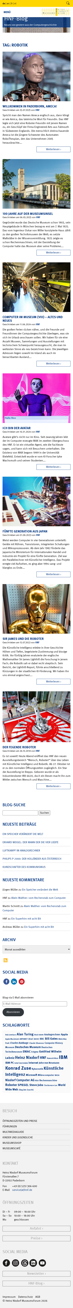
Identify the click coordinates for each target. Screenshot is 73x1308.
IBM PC (9, 1063)
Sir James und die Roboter (23, 639)
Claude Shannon (36, 1043)
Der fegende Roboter (19, 747)
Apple (64, 1034)
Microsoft (31, 1075)
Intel (16, 1063)
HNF (37, 110)
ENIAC (27, 1051)
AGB (37, 1297)
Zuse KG (30, 1090)
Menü (7, 12)
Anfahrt (35, 1228)
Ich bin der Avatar (17, 428)
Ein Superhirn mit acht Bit (26, 918)
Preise (35, 1238)
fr (12, 3)
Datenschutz (25, 1297)
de (4, 3)
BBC (42, 1038)
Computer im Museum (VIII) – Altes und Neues (33, 319)
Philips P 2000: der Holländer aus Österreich (32, 859)
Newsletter (35, 1273)
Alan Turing (25, 1034)
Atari (30, 1038)
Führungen (10, 1126)
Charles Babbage (19, 1043)
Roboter (11, 1085)
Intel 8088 (23, 1063)
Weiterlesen (53, 149)
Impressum (9, 1297)
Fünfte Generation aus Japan (25, 531)
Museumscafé (11, 1148)
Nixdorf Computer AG (19, 1080)
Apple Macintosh (12, 1039)
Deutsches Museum (28, 1047)
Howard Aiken (52, 1058)
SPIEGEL (23, 1085)
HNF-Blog (35, 1283)
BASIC (36, 1039)
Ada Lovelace (10, 1034)
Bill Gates (51, 1039)
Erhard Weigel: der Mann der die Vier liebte (30, 842)
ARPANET (24, 1039)
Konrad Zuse (18, 1068)
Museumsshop (12, 1143)
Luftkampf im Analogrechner (21, 850)
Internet (33, 1063)
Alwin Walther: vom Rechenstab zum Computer (38, 898)
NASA (57, 1075)
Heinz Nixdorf (27, 1057)
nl (15, 3)
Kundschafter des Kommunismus (24, 867)
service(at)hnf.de (22, 1190)
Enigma (34, 1051)
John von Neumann (49, 1063)
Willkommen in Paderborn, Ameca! (30, 106)
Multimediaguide (13, 1132)
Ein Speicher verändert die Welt (23, 834)
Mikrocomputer (46, 1075)
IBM (63, 1057)
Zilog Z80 (22, 1090)
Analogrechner (52, 1034)
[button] (6, 982)
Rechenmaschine (48, 1080)
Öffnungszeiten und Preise (20, 1121)
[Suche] (67, 3)
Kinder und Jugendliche (18, 1137)
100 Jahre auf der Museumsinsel (28, 214)
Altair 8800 (38, 1034)
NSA (37, 1080)
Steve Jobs (36, 1085)
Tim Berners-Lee (50, 1085)
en (8, 3)
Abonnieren (13, 1012)
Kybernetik (37, 1068)
